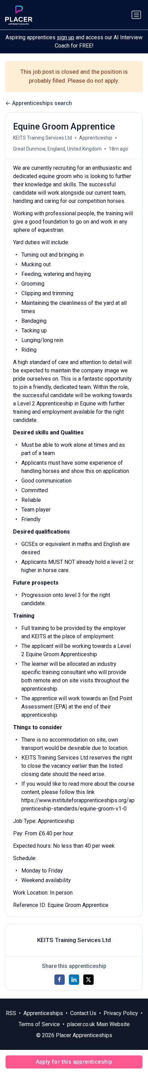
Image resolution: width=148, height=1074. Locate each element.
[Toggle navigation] (136, 14)
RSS (11, 1013)
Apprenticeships (43, 1013)
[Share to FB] (59, 979)
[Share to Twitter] (88, 979)
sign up (65, 37)
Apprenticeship (95, 138)
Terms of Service (39, 1024)
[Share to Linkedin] (74, 979)
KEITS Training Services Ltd (42, 138)
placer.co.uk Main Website (98, 1024)
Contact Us (83, 1013)
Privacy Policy (121, 1013)
